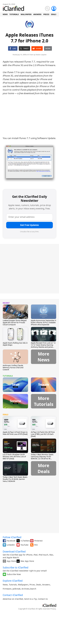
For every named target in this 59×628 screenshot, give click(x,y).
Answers (46, 584)
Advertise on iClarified (13, 599)
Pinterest (38, 540)
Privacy (53, 609)
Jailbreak (16, 588)
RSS (36, 544)
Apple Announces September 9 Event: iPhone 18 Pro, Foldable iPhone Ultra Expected (43, 322)
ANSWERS (37, 14)
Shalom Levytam (41, 55)
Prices (32, 584)
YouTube (24, 544)
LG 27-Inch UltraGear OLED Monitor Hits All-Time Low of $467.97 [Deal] (14, 456)
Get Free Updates (29, 225)
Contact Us (43, 599)
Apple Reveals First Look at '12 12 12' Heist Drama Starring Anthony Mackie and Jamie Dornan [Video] (43, 346)
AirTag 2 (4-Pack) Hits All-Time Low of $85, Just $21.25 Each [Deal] (43, 434)
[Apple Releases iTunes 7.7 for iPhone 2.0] (29, 162)
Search (33, 588)
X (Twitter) (25, 540)
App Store (11, 561)
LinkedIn (11, 544)
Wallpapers (23, 584)
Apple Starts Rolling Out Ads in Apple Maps (15, 344)
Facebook (11, 540)
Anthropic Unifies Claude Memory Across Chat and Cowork (13, 367)
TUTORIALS (14, 14)
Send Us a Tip (30, 599)
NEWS (5, 14)
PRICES (46, 14)
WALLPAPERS (26, 14)
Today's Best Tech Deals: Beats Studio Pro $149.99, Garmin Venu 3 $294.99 (15, 479)
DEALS (53, 14)
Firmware (7, 588)
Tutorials (13, 584)
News (5, 584)
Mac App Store (27, 561)
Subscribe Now (14, 574)
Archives (25, 588)
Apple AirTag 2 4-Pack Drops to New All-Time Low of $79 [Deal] (15, 433)
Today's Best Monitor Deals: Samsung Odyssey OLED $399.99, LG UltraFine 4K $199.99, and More (42, 457)
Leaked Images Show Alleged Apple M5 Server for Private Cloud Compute (14, 322)
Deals (38, 584)
